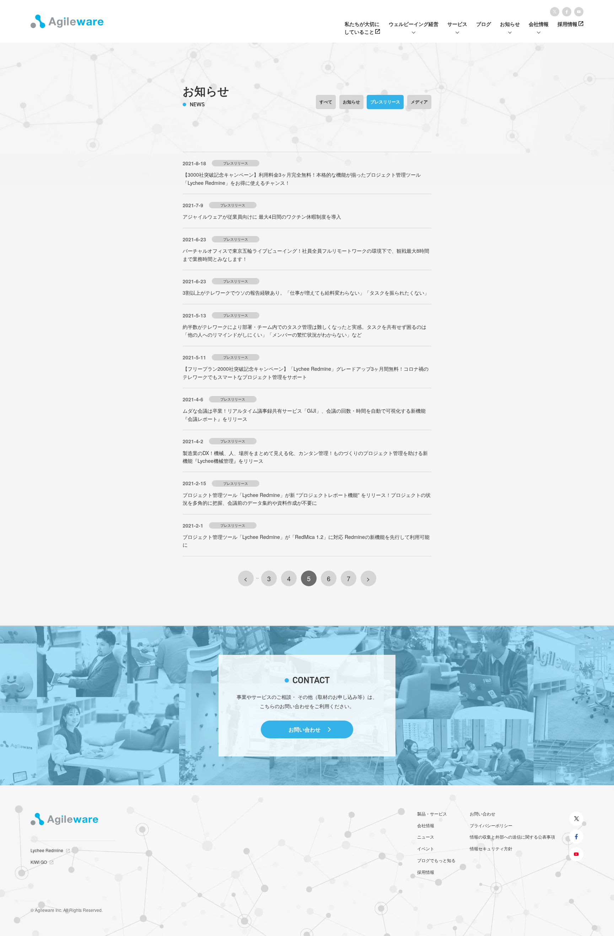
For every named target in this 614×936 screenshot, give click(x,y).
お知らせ (351, 101)
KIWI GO (39, 862)
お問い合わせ (305, 729)
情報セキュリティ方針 (491, 848)
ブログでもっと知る (436, 860)
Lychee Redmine (47, 850)
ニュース (425, 837)
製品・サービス (432, 814)
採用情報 (425, 872)
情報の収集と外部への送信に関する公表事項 (512, 837)
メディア (419, 101)
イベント (425, 848)
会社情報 (425, 825)
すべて (325, 101)
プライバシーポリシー (491, 825)
